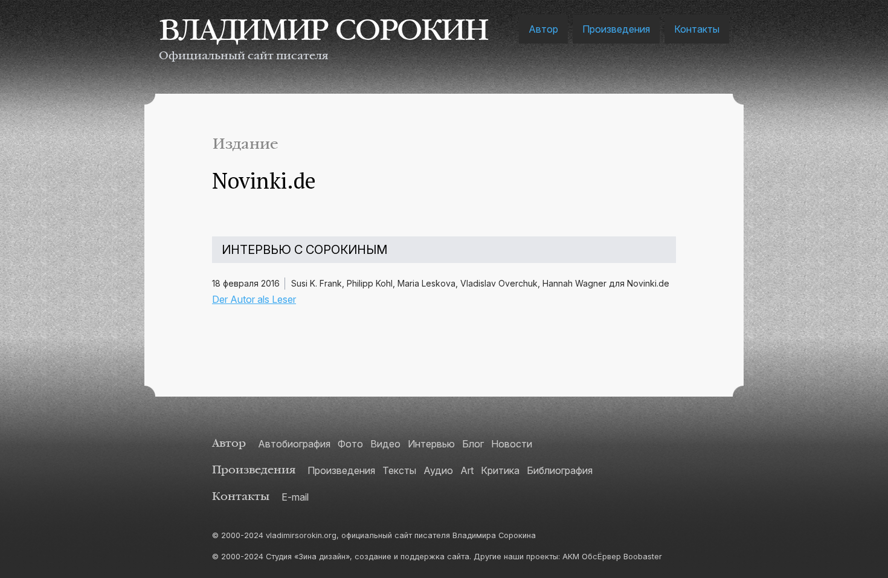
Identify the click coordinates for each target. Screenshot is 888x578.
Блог (473, 444)
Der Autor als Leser (254, 299)
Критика (500, 470)
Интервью (431, 444)
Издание (245, 144)
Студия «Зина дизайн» (308, 556)
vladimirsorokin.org (301, 535)
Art (467, 470)
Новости (511, 444)
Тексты (399, 470)
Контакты (696, 29)
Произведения (616, 29)
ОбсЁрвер (601, 556)
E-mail (295, 497)
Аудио (438, 470)
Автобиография (294, 444)
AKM (570, 556)
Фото (350, 444)
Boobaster (642, 556)
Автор (543, 29)
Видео (385, 444)
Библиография (560, 470)
